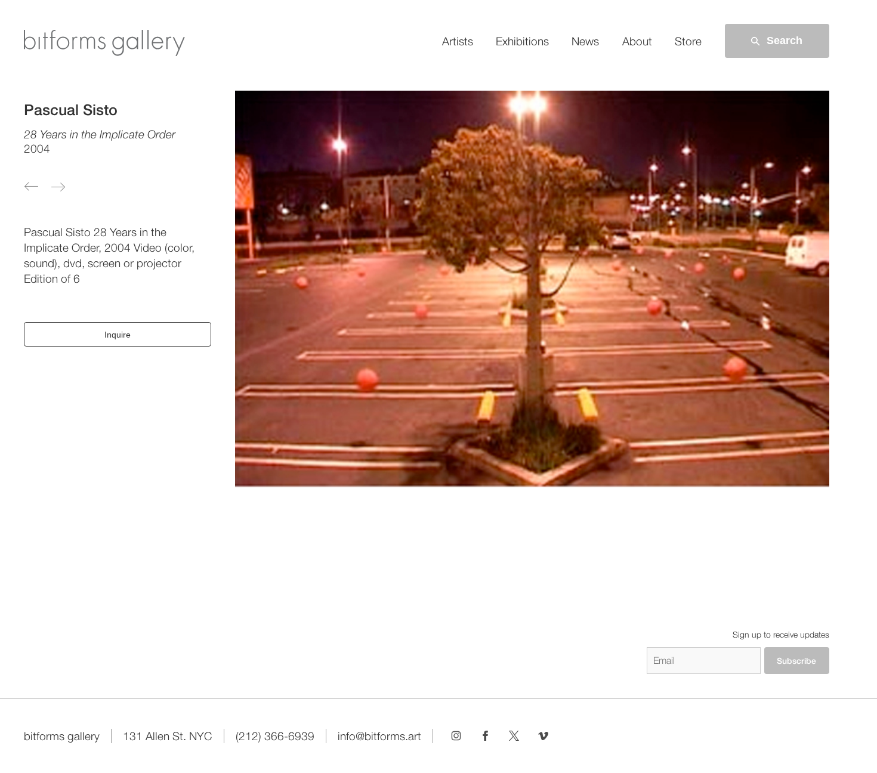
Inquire (117, 334)
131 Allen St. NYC (167, 736)
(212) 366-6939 (275, 736)
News (585, 41)
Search (784, 41)
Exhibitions (522, 41)
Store (688, 41)
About (637, 41)
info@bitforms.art (379, 736)
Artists (457, 41)
